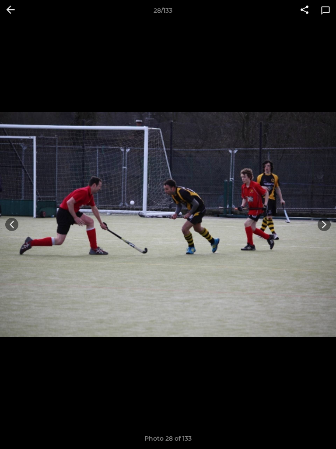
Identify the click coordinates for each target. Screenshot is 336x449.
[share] (304, 10)
